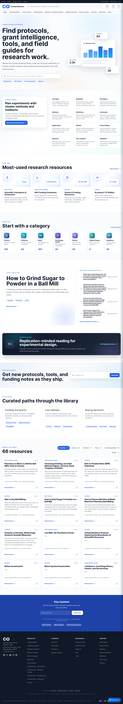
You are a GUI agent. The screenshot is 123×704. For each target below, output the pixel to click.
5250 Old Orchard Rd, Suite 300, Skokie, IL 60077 (12, 648)
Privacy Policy (32, 701)
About (3, 1)
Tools (77, 656)
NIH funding (18, 81)
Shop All (29, 682)
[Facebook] (4, 655)
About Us (54, 642)
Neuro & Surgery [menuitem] (84, 12)
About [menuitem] (109, 12)
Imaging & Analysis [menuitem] (57, 12)
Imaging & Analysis (33, 645)
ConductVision (31, 663)
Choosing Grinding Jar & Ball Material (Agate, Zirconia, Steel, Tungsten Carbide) (59, 466)
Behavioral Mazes (32, 652)
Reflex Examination (14, 566)
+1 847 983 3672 (104, 1)
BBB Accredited (58, 625)
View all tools (114, 169)
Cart (120, 1)
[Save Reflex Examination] (36, 583)
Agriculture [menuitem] (48, 12)
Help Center (103, 642)
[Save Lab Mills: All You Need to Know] (76, 554)
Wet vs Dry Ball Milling (15, 499)
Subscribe (114, 375)
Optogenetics (7, 81)
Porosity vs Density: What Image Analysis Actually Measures (20, 534)
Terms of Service (42, 701)
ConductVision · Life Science (36, 666)
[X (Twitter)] (7, 655)
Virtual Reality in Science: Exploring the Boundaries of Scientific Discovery (98, 535)
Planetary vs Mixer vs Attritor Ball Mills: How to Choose (20, 465)
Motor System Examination (57, 566)
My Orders (103, 656)
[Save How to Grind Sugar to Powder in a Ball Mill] (76, 521)
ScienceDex (55, 645)
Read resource (9, 487)
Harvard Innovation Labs (74, 625)
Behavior (41, 81)
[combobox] (64, 7)
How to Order (104, 645)
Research (78, 649)
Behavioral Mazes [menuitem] (15, 12)
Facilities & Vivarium (33, 649)
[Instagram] (13, 655)
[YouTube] (10, 655)
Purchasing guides (30, 81)
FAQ (77, 652)
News (98, 448)
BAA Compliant (46, 625)
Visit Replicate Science (107, 344)
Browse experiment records (88, 321)
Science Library (80, 645)
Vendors (102, 663)
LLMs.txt (88, 701)
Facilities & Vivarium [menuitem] (71, 12)
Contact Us (54, 649)
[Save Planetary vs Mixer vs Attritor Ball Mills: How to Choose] (36, 487)
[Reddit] (16, 655)
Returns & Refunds (105, 652)
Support (25, 1)
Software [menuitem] (94, 12)
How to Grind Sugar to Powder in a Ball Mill (60, 500)
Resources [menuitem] (102, 12)
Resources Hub (80, 642)
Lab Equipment (32, 642)
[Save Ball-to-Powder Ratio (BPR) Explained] (116, 487)
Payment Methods (80, 701)
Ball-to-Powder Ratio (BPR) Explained (97, 465)
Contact (9, 1)
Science (75, 448)
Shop (5, 12)
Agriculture (30, 659)
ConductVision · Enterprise (35, 679)
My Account (114, 1)
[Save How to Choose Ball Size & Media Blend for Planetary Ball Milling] (116, 521)
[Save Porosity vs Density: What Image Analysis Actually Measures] (36, 554)
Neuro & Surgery (32, 656)
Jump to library (116, 227)
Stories (115, 452)
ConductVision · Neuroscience (36, 675)
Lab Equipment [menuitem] (38, 12)
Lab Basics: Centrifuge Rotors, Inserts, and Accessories (99, 567)
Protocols (87, 448)
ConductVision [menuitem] (26, 12)
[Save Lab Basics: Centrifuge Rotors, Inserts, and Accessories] (116, 583)
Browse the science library (15, 123)
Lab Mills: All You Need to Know (59, 533)
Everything (63, 448)
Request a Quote (17, 1)
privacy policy (76, 619)
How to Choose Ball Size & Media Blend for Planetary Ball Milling (100, 500)
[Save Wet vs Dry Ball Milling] (36, 521)
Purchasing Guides (112, 448)
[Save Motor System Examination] (76, 583)
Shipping (102, 649)
